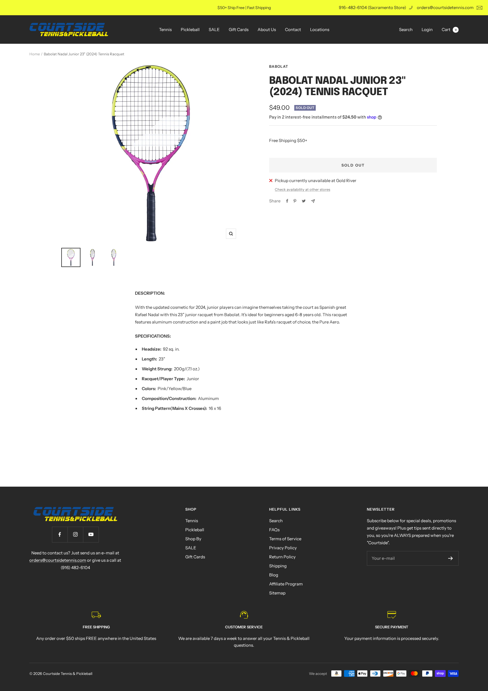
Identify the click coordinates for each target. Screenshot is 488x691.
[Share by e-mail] (313, 201)
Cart (449, 29)
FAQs (274, 529)
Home (34, 54)
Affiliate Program (286, 584)
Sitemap (277, 593)
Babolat (278, 66)
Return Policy (282, 556)
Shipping (278, 565)
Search (406, 29)
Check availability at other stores (302, 189)
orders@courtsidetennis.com (445, 7)
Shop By (193, 538)
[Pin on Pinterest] (294, 201)
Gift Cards (239, 29)
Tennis (165, 29)
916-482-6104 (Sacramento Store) (372, 7)
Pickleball (190, 29)
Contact (293, 29)
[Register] (450, 558)
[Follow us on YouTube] (91, 534)
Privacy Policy (283, 547)
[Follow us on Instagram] (75, 534)
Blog (273, 575)
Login (427, 29)
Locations (319, 29)
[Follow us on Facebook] (59, 534)
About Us (267, 29)
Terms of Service (285, 538)
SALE (214, 29)
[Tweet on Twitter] (303, 201)
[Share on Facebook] (287, 201)
